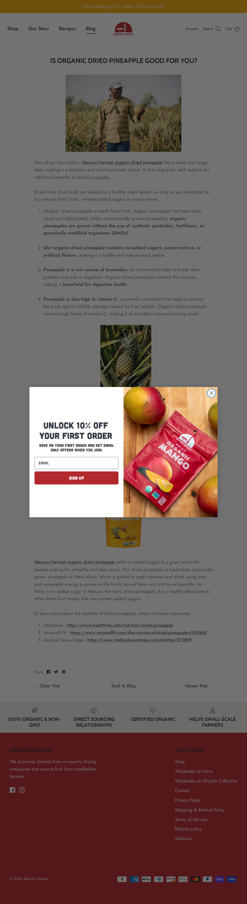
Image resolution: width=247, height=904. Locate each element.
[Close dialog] (211, 393)
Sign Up (76, 478)
